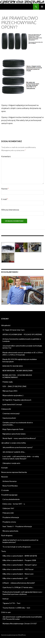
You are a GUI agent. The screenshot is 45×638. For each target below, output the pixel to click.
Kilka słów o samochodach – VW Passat (18, 569)
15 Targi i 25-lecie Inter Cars (13, 330)
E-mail (4, 199)
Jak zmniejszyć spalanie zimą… (13, 452)
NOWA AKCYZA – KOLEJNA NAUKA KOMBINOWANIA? (17, 376)
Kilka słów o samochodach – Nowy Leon (18, 574)
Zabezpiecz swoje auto (11, 463)
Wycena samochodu (10, 531)
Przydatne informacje (10, 517)
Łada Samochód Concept (12, 404)
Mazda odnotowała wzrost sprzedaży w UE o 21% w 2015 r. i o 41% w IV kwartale (22, 353)
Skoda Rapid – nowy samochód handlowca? (19, 438)
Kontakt (4, 468)
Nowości (4, 477)
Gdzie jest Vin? (8, 508)
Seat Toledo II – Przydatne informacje (17, 526)
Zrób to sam (6, 612)
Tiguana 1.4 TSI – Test (11, 603)
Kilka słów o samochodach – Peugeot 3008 (19, 560)
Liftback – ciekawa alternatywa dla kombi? (18, 583)
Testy (3, 551)
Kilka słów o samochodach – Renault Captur (19, 565)
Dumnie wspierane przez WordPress (13, 635)
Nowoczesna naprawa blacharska (14, 472)
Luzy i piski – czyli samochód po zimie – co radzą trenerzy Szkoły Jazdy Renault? (20, 457)
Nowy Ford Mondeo (10, 486)
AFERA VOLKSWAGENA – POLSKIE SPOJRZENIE (22, 334)
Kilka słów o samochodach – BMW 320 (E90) (19, 556)
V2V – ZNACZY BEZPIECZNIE (14, 386)
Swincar (5, 599)
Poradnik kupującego (9, 495)
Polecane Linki (8, 513)
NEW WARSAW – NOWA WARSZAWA (17, 370)
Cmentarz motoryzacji (10, 413)
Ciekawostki (6, 409)
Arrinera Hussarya (9, 481)
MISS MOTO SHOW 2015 (12, 366)
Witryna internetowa (10, 209)
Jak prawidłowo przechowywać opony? (17, 447)
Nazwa (5, 188)
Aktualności (5, 325)
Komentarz (6, 156)
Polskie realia (7, 382)
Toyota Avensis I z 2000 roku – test (16, 608)
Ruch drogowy (6, 535)
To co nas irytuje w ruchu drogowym (16, 547)
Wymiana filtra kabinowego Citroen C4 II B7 (19, 623)
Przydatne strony (9, 522)
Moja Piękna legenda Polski (12, 429)
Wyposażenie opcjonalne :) (12, 395)
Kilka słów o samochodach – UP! (15, 578)
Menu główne (42, 7)
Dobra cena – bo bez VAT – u (13, 504)
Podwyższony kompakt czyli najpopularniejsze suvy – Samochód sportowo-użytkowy (22, 593)
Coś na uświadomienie (11, 499)
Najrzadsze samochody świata (14, 434)
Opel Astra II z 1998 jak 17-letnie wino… (18, 587)
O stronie (5, 490)
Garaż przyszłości (9, 418)
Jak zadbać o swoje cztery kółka (13, 443)
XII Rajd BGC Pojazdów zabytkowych (16, 400)
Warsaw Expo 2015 (9, 391)
